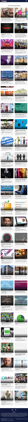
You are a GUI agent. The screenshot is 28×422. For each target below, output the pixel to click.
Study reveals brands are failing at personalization (6, 163)
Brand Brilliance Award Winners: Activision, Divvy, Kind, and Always (20, 244)
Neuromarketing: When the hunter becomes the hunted (6, 384)
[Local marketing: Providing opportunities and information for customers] (21, 60)
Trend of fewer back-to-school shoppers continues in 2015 (20, 212)
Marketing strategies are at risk (19, 81)
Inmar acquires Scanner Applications (6, 227)
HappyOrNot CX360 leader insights (6, 66)
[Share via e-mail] (27, 19)
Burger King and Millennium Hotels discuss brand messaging (6, 82)
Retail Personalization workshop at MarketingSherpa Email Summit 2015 (20, 292)
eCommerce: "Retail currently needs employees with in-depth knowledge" (6, 276)
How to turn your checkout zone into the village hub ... (20, 66)
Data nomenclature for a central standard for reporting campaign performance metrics (19, 98)
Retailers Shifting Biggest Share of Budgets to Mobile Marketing (6, 338)
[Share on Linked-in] (27, 14)
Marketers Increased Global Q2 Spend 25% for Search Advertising (20, 307)
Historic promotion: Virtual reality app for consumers (6, 212)
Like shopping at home (18, 338)
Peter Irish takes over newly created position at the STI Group (6, 369)
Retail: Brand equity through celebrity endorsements (20, 369)
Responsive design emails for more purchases (20, 323)
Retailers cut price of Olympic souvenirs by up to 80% (20, 402)
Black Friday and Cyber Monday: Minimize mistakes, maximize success (6, 19)
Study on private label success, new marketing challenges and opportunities (7, 148)
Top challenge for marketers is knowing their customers (20, 148)
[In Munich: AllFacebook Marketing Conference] (7, 44)
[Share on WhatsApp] (27, 16)
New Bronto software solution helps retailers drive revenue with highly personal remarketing (20, 354)
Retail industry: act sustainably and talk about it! (6, 130)
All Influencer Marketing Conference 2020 (20, 50)
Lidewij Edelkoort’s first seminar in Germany (6, 179)
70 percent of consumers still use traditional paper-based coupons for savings (6, 244)
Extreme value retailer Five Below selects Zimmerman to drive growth (6, 196)
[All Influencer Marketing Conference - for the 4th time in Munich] (21, 44)
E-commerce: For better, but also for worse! (20, 19)
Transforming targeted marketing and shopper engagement (20, 196)
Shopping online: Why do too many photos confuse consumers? (6, 323)
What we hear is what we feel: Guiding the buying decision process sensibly (20, 179)
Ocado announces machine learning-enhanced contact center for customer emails (20, 131)
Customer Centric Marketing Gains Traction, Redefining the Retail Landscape (6, 307)
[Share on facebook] (27, 11)
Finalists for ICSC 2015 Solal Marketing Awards (6, 260)
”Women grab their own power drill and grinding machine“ (6, 402)
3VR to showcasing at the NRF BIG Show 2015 (20, 276)
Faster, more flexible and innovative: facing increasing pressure (6, 114)
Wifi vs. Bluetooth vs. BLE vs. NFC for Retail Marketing (6, 292)
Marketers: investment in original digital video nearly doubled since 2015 (20, 114)
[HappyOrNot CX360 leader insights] (7, 60)
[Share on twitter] (27, 13)
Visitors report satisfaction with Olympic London (20, 384)
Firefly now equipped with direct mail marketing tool (20, 228)
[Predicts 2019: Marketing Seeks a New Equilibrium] (21, 76)
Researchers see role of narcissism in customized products (20, 163)
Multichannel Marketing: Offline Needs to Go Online (6, 354)
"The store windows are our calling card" (21, 259)
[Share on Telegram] (27, 17)
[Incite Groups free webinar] (7, 76)
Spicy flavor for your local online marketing (5, 34)
